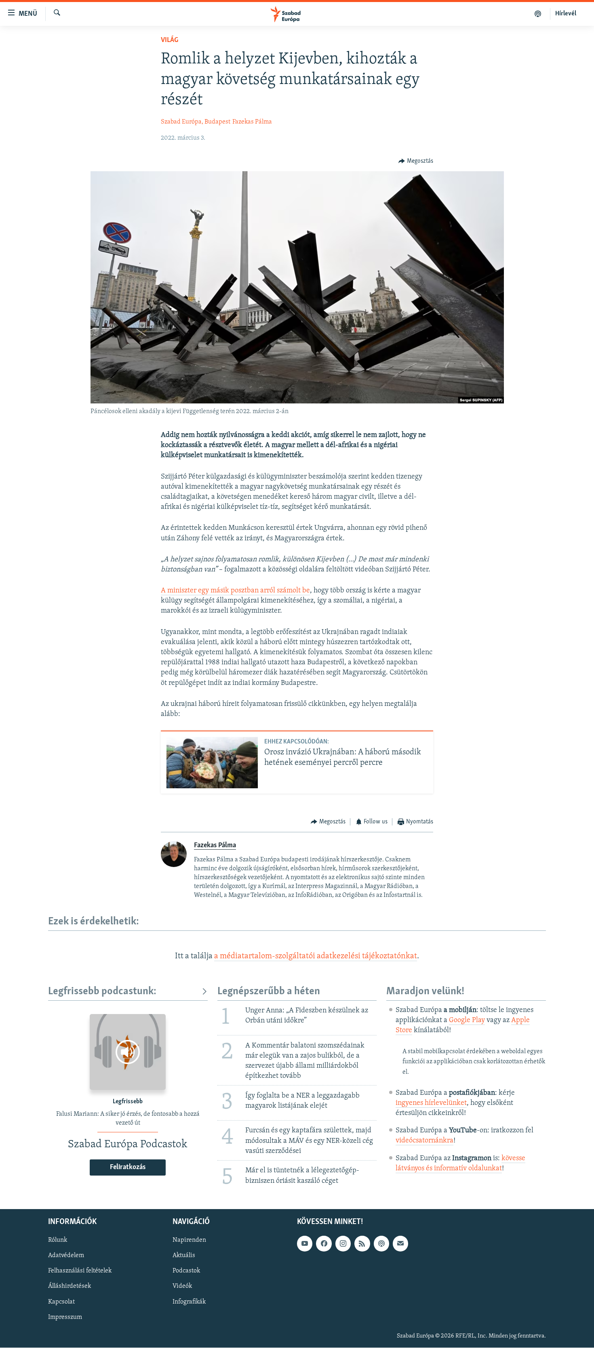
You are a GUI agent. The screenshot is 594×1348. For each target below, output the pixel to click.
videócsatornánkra (424, 1140)
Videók (182, 1286)
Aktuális (184, 1256)
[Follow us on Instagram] (343, 1243)
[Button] (415, 161)
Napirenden (189, 1240)
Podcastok (186, 1271)
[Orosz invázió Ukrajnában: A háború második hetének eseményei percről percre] (212, 762)
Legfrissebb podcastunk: (102, 991)
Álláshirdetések (69, 1286)
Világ (169, 40)
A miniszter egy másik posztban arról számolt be (235, 590)
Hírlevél (565, 13)
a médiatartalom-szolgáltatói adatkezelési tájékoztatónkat (315, 956)
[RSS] (362, 1243)
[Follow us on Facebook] (323, 1243)
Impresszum (65, 1317)
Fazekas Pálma (252, 122)
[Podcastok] (538, 13)
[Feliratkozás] (400, 1243)
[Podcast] (381, 1243)
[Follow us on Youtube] (304, 1243)
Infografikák (189, 1302)
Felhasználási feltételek (80, 1271)
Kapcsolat (61, 1302)
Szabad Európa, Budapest (195, 122)
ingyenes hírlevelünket (431, 1103)
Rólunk (57, 1240)
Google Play (467, 1020)
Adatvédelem (66, 1256)
